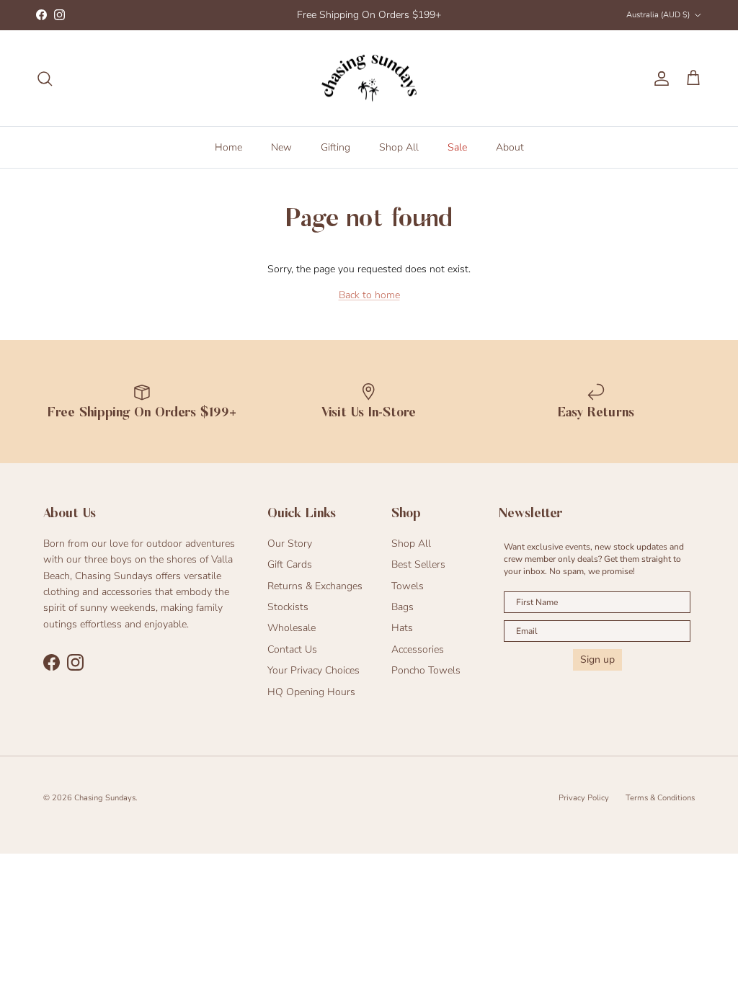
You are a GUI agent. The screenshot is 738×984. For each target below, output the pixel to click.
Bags (402, 607)
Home (228, 147)
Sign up (597, 659)
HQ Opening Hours (311, 692)
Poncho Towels (426, 670)
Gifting (335, 147)
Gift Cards (289, 564)
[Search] (44, 78)
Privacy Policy (584, 797)
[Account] (658, 78)
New (281, 147)
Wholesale (291, 628)
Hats (402, 628)
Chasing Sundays (104, 797)
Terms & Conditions (660, 797)
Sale (457, 147)
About (510, 147)
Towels (407, 586)
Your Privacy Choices (313, 670)
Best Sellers (418, 564)
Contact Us (292, 649)
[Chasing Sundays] (369, 78)
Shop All (399, 147)
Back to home (369, 295)
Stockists (287, 607)
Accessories (417, 649)
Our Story (289, 543)
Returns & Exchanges (315, 586)
